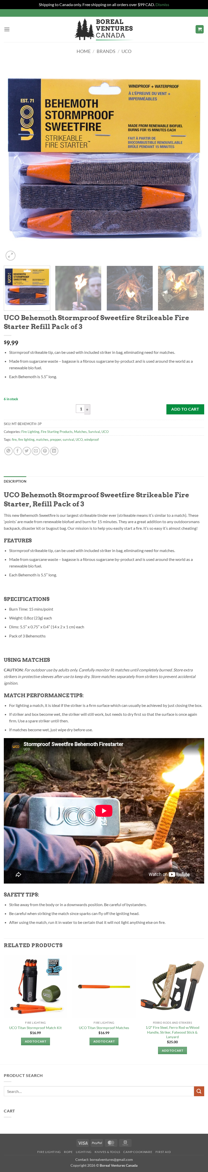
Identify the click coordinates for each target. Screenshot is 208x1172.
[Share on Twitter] (27, 451)
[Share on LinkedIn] (54, 451)
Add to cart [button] (35, 1041)
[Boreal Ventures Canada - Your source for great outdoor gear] (104, 29)
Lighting (84, 1152)
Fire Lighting (30, 432)
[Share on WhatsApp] (8, 451)
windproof (91, 439)
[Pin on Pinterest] (45, 451)
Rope (68, 1152)
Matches (80, 432)
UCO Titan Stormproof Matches (104, 1028)
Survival (94, 432)
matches (42, 439)
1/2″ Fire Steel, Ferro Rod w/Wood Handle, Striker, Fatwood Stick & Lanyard (172, 1032)
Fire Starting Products (57, 432)
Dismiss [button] (162, 4)
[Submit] (199, 1091)
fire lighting (26, 439)
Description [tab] (15, 481)
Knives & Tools (107, 1152)
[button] (7, 29)
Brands (106, 51)
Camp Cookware (137, 1152)
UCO (126, 51)
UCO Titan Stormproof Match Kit (35, 1028)
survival (68, 439)
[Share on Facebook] (17, 451)
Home (84, 51)
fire (14, 439)
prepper (55, 439)
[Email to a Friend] (36, 451)
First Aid (163, 1152)
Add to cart (185, 409)
